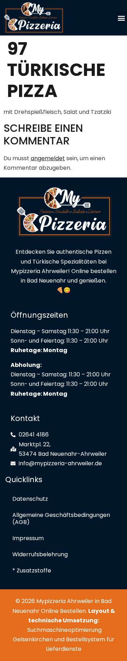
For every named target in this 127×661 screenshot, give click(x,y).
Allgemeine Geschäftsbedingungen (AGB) (61, 518)
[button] (121, 18)
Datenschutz (30, 499)
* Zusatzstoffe (31, 570)
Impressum (28, 538)
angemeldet (48, 158)
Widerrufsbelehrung (40, 554)
